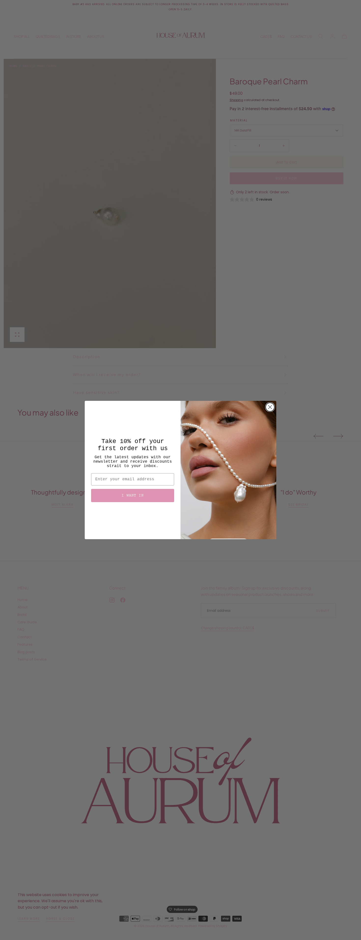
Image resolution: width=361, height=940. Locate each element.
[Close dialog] (270, 407)
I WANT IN (133, 495)
